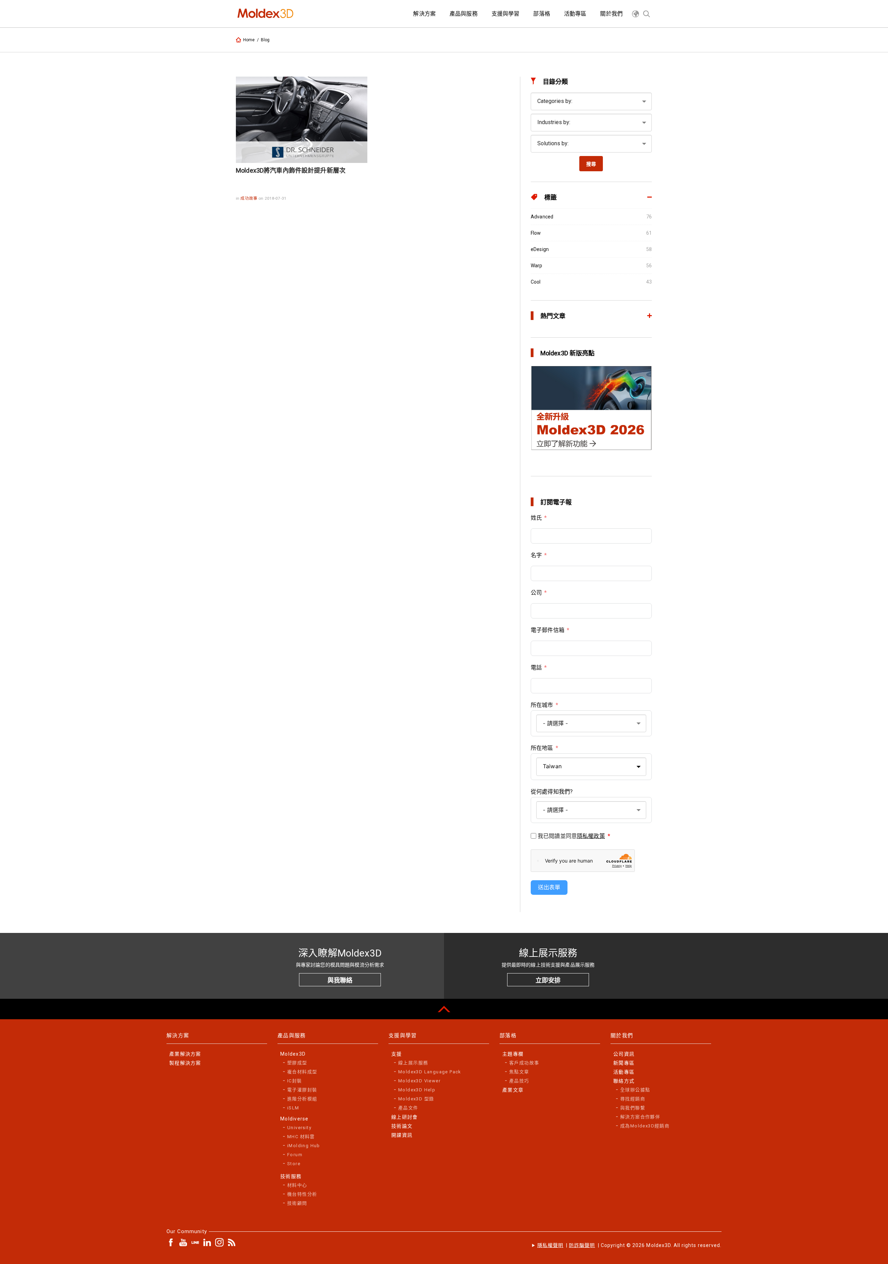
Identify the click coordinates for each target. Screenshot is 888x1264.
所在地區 (542, 748)
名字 (536, 555)
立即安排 (548, 980)
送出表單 (549, 887)
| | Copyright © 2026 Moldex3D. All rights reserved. (629, 1245)
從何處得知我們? (552, 791)
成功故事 (249, 198)
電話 (536, 667)
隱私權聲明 (550, 1245)
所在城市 (542, 705)
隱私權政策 (591, 836)
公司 (536, 592)
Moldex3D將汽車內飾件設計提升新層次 (290, 170)
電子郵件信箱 (547, 630)
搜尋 (591, 164)
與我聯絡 (339, 980)
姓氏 (536, 517)
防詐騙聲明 (582, 1245)
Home (249, 39)
